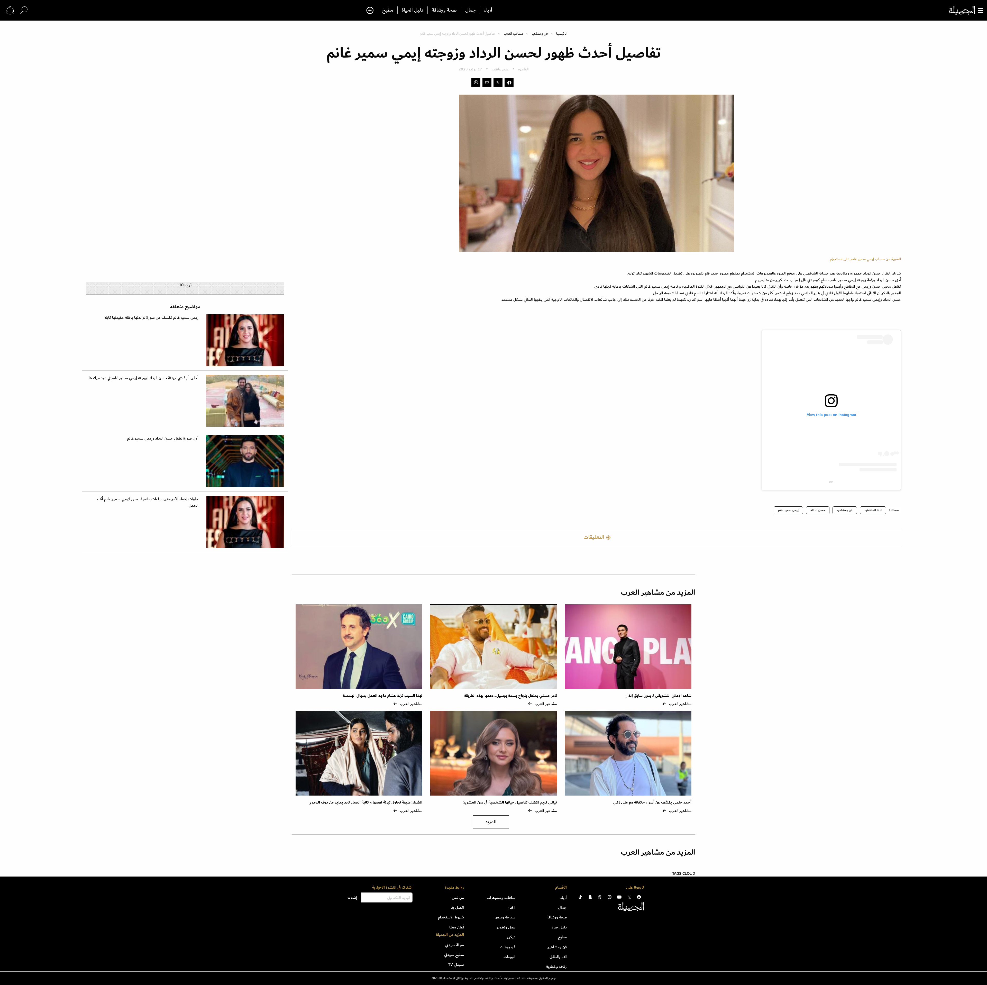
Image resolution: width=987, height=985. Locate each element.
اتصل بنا (457, 907)
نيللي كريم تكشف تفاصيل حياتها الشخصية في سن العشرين (510, 802)
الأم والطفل (558, 956)
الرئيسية (561, 34)
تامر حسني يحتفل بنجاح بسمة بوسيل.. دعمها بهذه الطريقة (510, 695)
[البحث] (24, 10)
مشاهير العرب (513, 34)
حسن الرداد (817, 510)
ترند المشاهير (873, 510)
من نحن (458, 897)
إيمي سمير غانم (788, 510)
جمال (470, 10)
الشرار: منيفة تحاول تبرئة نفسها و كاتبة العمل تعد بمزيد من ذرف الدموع (365, 802)
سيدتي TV (456, 964)
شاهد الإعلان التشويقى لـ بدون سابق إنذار (658, 695)
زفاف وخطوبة (556, 966)
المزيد (491, 822)
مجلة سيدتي (454, 945)
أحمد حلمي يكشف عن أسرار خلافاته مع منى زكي (652, 802)
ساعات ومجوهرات (501, 897)
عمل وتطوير (506, 927)
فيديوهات (507, 947)
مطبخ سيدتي (454, 954)
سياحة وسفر (505, 917)
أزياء (488, 10)
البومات (509, 956)
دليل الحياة (412, 10)
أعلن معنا (456, 927)
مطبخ (387, 10)
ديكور (511, 937)
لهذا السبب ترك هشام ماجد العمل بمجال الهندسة (382, 695)
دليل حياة (559, 927)
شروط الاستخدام (451, 917)
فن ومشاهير (539, 34)
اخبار (511, 907)
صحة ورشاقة (444, 10)
